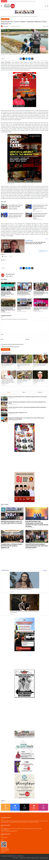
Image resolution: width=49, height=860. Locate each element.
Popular (8, 392)
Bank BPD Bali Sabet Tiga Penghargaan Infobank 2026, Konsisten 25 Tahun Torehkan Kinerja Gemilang (36, 524)
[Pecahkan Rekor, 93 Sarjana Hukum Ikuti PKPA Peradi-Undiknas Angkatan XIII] (12, 536)
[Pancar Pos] (9, 5)
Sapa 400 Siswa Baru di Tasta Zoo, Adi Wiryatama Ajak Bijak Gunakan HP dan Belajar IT (27, 407)
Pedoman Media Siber (5, 848)
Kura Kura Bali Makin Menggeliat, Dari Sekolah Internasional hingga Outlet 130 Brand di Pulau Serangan (8, 309)
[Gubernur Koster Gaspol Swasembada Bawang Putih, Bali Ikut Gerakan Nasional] (41, 286)
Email (2, 339)
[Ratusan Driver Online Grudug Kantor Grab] (4, 414)
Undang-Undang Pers (44, 857)
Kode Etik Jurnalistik (4, 849)
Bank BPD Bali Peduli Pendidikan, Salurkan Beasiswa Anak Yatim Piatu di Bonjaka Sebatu (36, 545)
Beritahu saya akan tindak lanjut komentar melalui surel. (13, 344)
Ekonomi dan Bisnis (8, 16)
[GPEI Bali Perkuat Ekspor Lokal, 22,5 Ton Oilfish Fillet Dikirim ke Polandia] (24, 302)
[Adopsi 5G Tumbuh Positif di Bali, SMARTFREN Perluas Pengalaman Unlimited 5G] (41, 302)
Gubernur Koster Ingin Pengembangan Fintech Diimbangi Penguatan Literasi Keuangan (7, 293)
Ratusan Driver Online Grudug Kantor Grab (17, 412)
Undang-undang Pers (5, 850)
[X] (9, 276)
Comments (39, 392)
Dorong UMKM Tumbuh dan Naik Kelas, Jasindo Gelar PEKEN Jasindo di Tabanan (15, 207)
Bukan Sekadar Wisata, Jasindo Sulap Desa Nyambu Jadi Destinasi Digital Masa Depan (24, 293)
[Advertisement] (24, 462)
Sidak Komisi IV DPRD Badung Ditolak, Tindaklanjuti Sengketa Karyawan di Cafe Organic (27, 396)
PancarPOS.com (6, 26)
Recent (23, 392)
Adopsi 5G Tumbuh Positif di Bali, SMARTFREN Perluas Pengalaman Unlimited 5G (41, 309)
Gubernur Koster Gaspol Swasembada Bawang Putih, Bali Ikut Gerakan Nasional (41, 293)
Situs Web (27, 339)
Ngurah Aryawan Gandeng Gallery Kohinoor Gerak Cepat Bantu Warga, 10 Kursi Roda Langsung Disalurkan (27, 1)
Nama (2, 334)
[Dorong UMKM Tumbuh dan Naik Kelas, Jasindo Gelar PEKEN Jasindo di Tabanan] (4, 206)
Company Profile (4, 837)
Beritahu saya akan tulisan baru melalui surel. (10, 346)
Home (3, 16)
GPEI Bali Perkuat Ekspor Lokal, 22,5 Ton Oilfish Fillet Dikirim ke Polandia (24, 309)
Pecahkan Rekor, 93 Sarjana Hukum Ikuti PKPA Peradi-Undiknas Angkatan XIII (11, 545)
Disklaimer (3, 851)
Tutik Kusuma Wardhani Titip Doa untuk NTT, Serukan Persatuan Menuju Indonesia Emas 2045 (15, 215)
